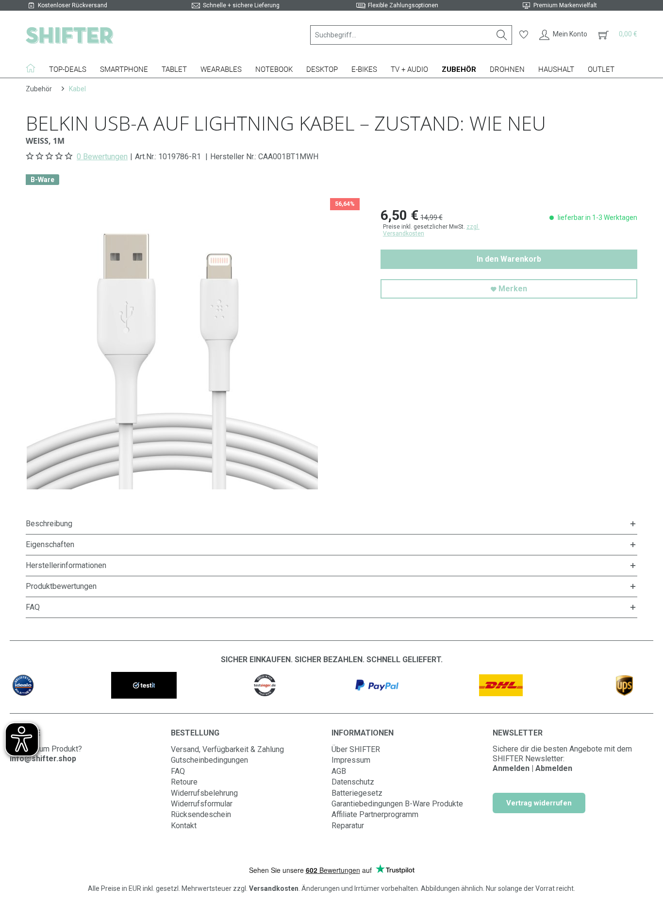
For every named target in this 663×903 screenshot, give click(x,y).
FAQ (178, 771)
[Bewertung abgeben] (50, 156)
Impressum (351, 760)
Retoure (184, 781)
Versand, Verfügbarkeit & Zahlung (227, 749)
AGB (339, 771)
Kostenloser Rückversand (72, 5)
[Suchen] (502, 35)
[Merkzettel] (523, 35)
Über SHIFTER (356, 749)
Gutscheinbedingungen (209, 760)
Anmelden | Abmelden (532, 768)
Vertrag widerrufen (539, 803)
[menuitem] (411, 35)
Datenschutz (353, 781)
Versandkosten (273, 888)
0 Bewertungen (102, 156)
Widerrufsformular (201, 803)
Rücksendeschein (201, 814)
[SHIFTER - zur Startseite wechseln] (69, 35)
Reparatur (348, 825)
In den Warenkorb (509, 259)
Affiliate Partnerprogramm (375, 814)
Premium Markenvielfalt (565, 5)
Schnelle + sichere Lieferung (241, 5)
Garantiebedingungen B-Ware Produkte (397, 803)
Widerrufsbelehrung (204, 793)
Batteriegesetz (357, 793)
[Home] (34, 68)
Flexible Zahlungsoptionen (403, 5)
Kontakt (184, 825)
